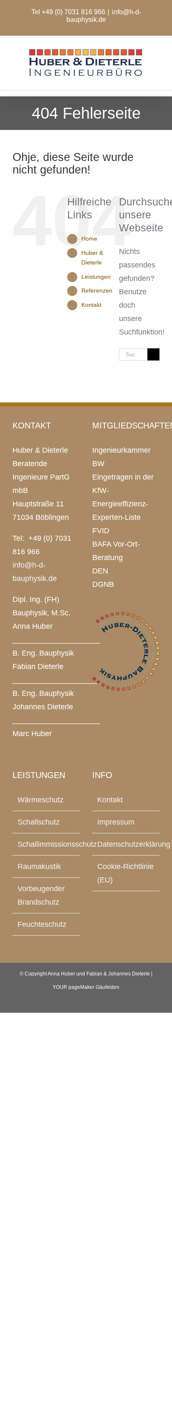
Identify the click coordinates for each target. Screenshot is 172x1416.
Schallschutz (39, 822)
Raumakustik (39, 866)
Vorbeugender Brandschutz (41, 895)
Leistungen (96, 276)
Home (89, 238)
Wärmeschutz (40, 800)
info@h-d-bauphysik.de (103, 15)
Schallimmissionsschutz (47, 844)
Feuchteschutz (42, 924)
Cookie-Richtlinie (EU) (125, 873)
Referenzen (96, 290)
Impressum (115, 822)
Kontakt (91, 304)
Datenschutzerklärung (126, 844)
